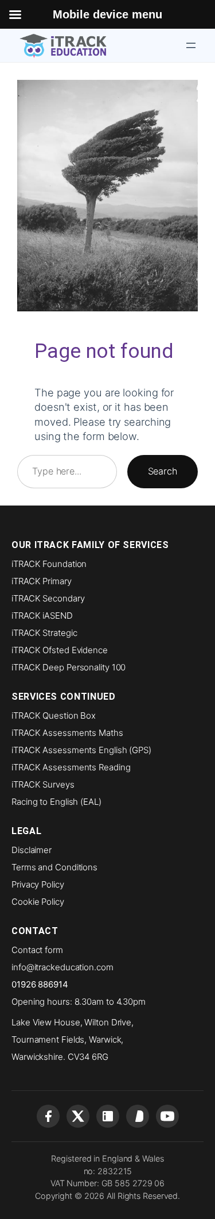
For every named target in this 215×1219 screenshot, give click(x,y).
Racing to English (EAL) (56, 801)
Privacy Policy (37, 884)
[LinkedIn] (107, 1116)
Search (162, 471)
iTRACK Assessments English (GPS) (81, 749)
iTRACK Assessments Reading (70, 767)
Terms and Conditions (54, 867)
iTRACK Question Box (53, 715)
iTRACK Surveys (43, 784)
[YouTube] (167, 1116)
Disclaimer (31, 849)
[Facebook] (48, 1116)
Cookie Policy (37, 901)
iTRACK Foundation (49, 563)
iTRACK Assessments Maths (67, 732)
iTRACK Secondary (47, 598)
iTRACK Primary (41, 581)
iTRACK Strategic (44, 632)
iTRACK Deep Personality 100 (68, 667)
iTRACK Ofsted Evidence (59, 650)
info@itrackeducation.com (62, 967)
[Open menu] (191, 45)
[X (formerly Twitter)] (78, 1116)
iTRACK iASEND (42, 615)
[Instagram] (137, 1116)
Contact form (37, 949)
